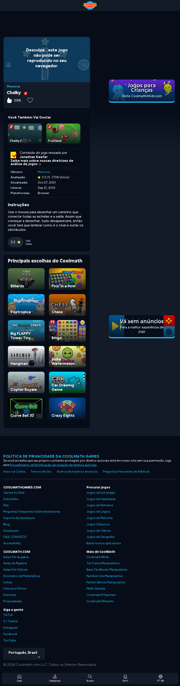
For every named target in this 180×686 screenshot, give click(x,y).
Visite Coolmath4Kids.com (142, 96)
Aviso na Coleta (14, 471)
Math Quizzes (95, 588)
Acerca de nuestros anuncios (77, 471)
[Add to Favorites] (30, 100)
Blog (6, 524)
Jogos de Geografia (100, 537)
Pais (6, 505)
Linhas (7, 582)
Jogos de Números (99, 505)
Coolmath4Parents (100, 601)
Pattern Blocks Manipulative (105, 582)
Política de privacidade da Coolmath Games (51, 456)
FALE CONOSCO (15, 537)
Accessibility (12, 543)
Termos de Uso (41, 471)
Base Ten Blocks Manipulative (106, 569)
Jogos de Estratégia (100, 493)
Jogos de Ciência (98, 531)
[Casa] (90, 5)
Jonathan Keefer (34, 157)
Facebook (10, 634)
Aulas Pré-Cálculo (15, 569)
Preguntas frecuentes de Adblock (126, 471)
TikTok (8, 615)
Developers (11, 531)
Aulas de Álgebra (15, 563)
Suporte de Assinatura (19, 518)
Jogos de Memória (99, 518)
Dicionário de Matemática (21, 576)
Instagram (10, 628)
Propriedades (12, 601)
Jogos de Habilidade (100, 499)
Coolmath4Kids (97, 557)
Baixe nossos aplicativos (103, 543)
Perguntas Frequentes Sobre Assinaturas (31, 511)
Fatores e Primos (15, 588)
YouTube (9, 640)
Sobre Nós (10, 499)
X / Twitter (10, 621)
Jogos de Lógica (98, 511)
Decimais (9, 595)
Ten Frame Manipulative (102, 563)
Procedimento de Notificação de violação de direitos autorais (53, 465)
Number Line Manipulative (104, 576)
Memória (13, 86)
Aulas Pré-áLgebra (16, 557)
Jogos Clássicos (98, 524)
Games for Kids (14, 493)
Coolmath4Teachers (101, 595)
